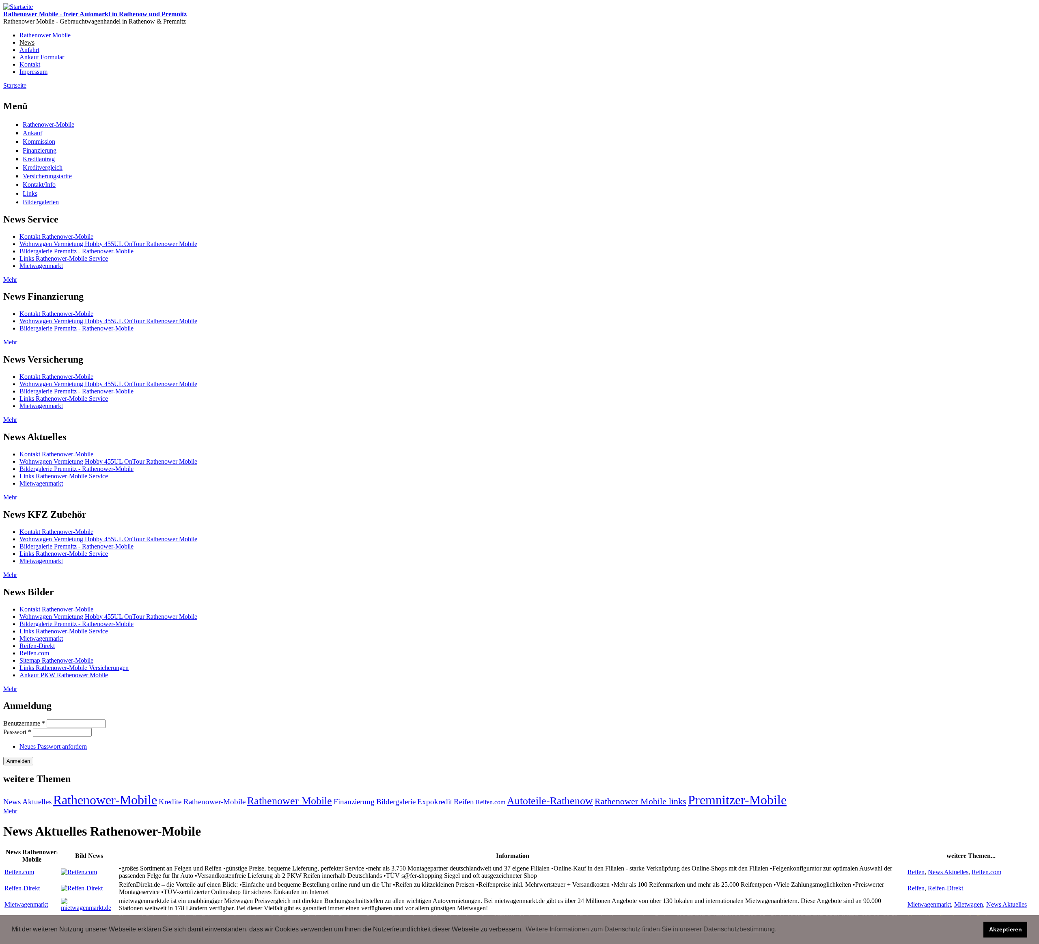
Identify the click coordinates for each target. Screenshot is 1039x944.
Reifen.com (34, 653)
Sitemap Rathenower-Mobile (56, 660)
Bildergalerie (396, 801)
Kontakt (29, 64)
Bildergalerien (41, 202)
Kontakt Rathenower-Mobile (56, 236)
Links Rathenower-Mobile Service (63, 258)
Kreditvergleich (43, 167)
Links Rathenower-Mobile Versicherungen (74, 667)
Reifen (464, 801)
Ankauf (32, 133)
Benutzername (24, 723)
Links (30, 193)
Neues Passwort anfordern (53, 746)
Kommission (39, 141)
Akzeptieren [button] (1005, 929)
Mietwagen (968, 904)
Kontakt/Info (39, 184)
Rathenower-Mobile (48, 124)
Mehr (10, 279)
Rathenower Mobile (45, 35)
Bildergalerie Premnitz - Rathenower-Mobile (76, 251)
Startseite (14, 85)
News (26, 42)
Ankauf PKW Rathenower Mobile (63, 675)
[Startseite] (18, 6)
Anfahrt (29, 49)
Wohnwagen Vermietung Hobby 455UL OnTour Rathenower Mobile (108, 243)
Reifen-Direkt (37, 645)
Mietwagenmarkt (41, 265)
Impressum (33, 71)
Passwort (17, 731)
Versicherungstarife (47, 176)
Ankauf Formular (41, 57)
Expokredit (434, 801)
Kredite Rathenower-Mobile (202, 801)
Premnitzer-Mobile (737, 800)
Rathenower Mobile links (640, 801)
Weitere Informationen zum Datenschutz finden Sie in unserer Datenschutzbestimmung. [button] (651, 929)
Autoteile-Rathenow (550, 801)
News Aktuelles (27, 801)
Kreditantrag (39, 159)
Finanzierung (39, 150)
